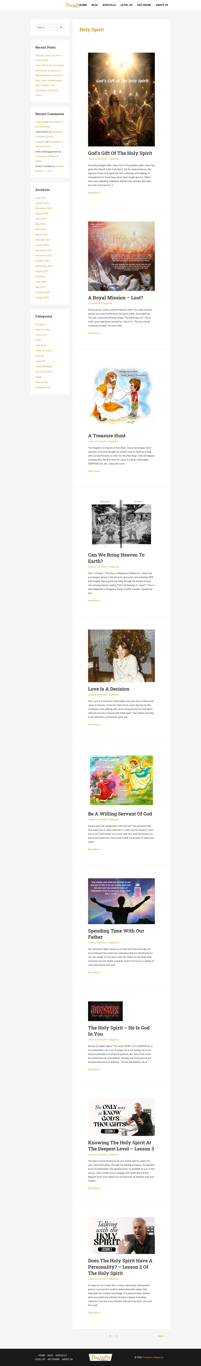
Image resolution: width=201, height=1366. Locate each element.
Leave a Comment (97, 158)
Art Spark (40, 324)
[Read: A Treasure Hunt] (121, 395)
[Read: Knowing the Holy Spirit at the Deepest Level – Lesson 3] (121, 1116)
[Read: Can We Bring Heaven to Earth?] (121, 524)
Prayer (38, 376)
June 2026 (40, 197)
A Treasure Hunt (107, 435)
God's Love (41, 334)
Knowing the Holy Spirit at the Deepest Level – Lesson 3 (121, 1145)
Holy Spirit (40, 345)
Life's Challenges (44, 366)
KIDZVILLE (109, 4)
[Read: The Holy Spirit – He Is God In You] (105, 1011)
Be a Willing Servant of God (120, 813)
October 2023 (42, 260)
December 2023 (43, 250)
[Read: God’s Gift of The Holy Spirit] (121, 99)
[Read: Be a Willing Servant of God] (121, 780)
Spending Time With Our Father (116, 934)
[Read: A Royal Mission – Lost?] (121, 256)
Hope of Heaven (43, 350)
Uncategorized (42, 387)
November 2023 (43, 255)
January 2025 (42, 203)
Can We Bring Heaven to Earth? (116, 558)
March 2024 (41, 234)
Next (162, 1336)
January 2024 (42, 245)
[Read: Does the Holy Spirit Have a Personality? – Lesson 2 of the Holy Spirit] (121, 1235)
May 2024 (40, 224)
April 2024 (40, 229)
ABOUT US (162, 4)
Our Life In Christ (43, 371)
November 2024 (43, 208)
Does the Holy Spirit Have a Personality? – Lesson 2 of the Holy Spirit (120, 1266)
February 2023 (42, 292)
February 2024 (42, 239)
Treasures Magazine (153, 1357)
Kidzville (39, 355)
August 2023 (41, 271)
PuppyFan (40, 122)
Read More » (94, 192)
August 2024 (41, 213)
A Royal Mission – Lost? (115, 297)
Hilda (38, 340)
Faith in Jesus (42, 329)
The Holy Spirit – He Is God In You (119, 1030)
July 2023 (40, 276)
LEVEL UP (126, 4)
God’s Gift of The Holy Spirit (49, 65)
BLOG (95, 4)
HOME (83, 4)
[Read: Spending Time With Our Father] (121, 901)
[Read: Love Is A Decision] (121, 655)
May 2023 (40, 287)
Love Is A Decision (108, 689)
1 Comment (94, 303)
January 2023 (42, 297)
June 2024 (40, 218)
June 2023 (40, 281)
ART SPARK (144, 4)
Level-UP (40, 361)
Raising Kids (41, 382)
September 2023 (43, 266)
